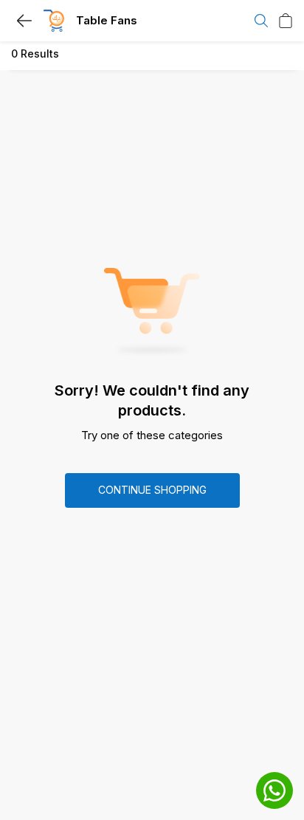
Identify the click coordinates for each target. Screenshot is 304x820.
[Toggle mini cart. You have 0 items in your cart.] (285, 20)
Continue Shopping (152, 489)
